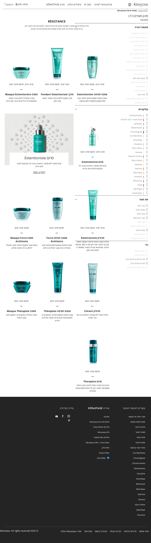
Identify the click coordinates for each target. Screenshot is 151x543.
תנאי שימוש (144, 531)
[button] (111, 27)
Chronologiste (136, 132)
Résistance (137, 180)
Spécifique (137, 189)
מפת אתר (88, 531)
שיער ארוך (141, 94)
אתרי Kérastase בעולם (71, 531)
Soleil (140, 185)
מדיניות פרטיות (130, 531)
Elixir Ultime (137, 148)
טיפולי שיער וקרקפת (137, 447)
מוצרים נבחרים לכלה (138, 263)
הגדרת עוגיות (115, 531)
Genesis (138, 152)
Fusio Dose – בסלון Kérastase (97, 442)
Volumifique (137, 193)
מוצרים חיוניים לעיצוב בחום (135, 259)
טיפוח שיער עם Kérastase (99, 422)
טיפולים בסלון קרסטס (101, 437)
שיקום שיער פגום (139, 78)
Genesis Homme (135, 156)
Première (138, 176)
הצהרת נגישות (101, 531)
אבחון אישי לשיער (103, 4)
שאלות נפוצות (104, 453)
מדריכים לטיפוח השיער (101, 427)
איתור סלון (105, 447)
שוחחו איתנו (101, 458)
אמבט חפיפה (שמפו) (137, 422)
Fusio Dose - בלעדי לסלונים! (131, 119)
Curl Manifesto (136, 136)
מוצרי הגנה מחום (139, 218)
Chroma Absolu (135, 115)
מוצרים (87, 4)
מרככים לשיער (140, 427)
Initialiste (138, 164)
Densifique (137, 140)
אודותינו (106, 416)
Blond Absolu (136, 127)
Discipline (138, 144)
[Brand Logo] (141, 5)
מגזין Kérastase (55, 4)
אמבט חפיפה (140, 230)
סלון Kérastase (103, 432)
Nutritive (138, 168)
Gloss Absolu (136, 160)
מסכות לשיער (140, 210)
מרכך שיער (141, 205)
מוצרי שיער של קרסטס (137, 416)
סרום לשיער (141, 214)
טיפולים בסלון (74, 4)
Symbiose (138, 123)
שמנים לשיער (140, 442)
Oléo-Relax (137, 172)
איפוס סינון (144, 19)
